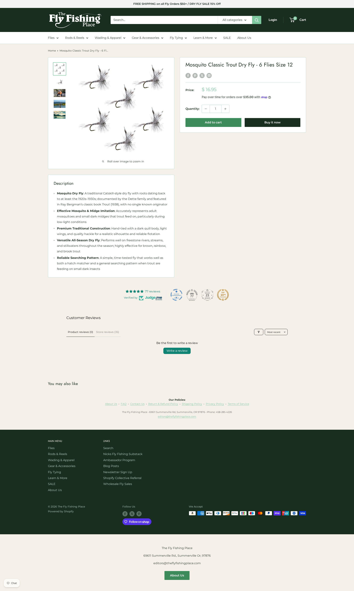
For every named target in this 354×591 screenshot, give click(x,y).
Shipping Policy (192, 404)
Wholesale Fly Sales (117, 484)
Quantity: (192, 108)
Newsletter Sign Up (117, 472)
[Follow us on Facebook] (125, 513)
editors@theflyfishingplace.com (177, 416)
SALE (227, 38)
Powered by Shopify (61, 511)
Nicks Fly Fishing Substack (123, 454)
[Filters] (258, 332)
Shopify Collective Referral (122, 478)
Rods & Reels (74, 38)
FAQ (123, 404)
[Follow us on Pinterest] (139, 513)
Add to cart (213, 122)
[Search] (256, 20)
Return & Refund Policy (163, 404)
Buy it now (272, 122)
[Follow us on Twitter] (132, 513)
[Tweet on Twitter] (202, 75)
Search (108, 448)
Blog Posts (111, 466)
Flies (51, 38)
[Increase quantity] (225, 109)
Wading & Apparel (108, 38)
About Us (244, 38)
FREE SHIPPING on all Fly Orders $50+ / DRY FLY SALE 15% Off (177, 4)
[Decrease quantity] (206, 109)
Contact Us (137, 404)
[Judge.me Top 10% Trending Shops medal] (223, 295)
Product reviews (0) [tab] (80, 332)
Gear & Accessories (145, 38)
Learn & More (203, 38)
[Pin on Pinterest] (195, 75)
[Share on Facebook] (188, 75)
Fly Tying (176, 38)
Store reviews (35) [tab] (107, 332)
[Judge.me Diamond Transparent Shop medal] (176, 295)
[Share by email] (209, 75)
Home (52, 50)
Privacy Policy (215, 404)
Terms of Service (238, 404)
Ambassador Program (119, 460)
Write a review (177, 350)
